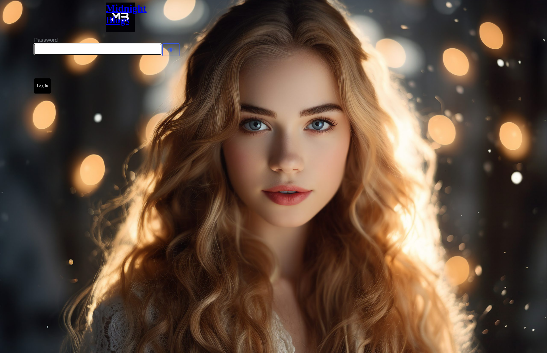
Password (46, 40)
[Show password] (170, 49)
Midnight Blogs (120, 14)
